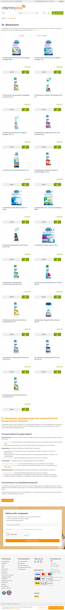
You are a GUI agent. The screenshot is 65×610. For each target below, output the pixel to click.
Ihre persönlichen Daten (24, 567)
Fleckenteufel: (7, 442)
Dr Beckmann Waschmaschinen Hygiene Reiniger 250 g (16, 58)
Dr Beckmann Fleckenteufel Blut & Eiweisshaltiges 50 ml (46, 171)
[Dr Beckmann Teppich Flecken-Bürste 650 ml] (48, 310)
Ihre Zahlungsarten (23, 565)
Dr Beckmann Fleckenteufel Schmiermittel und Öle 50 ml (12, 283)
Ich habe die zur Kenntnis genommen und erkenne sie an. (24, 529)
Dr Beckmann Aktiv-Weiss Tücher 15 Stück (15, 208)
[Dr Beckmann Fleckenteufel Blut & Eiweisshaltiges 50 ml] (48, 160)
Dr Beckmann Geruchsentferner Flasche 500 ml (48, 283)
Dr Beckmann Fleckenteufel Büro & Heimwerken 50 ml (14, 321)
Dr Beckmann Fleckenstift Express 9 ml (16, 170)
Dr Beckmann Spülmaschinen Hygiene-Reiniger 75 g (48, 58)
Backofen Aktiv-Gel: (9, 473)
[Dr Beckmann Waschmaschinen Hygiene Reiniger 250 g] (16, 48)
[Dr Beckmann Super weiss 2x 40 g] (48, 235)
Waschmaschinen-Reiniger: (11, 463)
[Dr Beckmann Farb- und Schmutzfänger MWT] (48, 197)
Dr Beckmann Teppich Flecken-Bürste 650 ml (47, 321)
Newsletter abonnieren (32, 540)
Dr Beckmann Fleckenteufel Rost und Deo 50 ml (47, 358)
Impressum (5, 573)
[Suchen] (37, 13)
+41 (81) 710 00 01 (18, 1)
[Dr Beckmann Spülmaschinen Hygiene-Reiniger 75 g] (48, 48)
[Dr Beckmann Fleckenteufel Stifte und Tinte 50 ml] (16, 347)
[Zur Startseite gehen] (13, 7)
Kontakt (61, 1)
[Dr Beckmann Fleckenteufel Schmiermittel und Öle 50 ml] (16, 272)
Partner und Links (6, 588)
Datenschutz (5, 569)
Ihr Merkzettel (21, 569)
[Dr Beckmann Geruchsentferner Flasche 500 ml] (48, 272)
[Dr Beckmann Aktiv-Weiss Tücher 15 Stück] (16, 197)
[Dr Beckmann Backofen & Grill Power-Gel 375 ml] (16, 235)
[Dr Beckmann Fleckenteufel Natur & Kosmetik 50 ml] (16, 385)
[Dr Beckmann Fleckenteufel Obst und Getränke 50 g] (48, 123)
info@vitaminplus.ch (55, 580)
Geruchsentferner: (9, 458)
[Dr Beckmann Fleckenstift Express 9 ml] (16, 160)
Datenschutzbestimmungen (18, 529)
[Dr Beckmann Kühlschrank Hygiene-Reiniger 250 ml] (16, 123)
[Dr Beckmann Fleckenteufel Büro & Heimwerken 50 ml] (16, 310)
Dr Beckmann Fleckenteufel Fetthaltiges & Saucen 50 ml (16, 96)
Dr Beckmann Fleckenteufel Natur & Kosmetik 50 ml (15, 396)
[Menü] (3, 13)
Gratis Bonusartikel (40, 1)
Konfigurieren (43, 607)
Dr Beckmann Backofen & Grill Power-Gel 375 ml (15, 246)
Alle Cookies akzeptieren (56, 607)
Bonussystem (5, 586)
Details (12, 72)
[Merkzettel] (44, 13)
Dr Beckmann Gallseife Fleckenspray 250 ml (48, 96)
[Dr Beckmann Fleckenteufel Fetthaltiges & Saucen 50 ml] (16, 85)
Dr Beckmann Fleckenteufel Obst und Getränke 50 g (47, 133)
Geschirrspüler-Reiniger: (10, 465)
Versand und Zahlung (7, 575)
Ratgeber (4, 584)
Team (3, 565)
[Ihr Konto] (49, 13)
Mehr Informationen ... (15, 608)
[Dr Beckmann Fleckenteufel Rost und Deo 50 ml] (48, 347)
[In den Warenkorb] (25, 72)
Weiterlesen (36, 30)
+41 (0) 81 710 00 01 (58, 577)
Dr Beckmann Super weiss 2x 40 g (46, 245)
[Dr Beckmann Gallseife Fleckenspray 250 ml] (48, 85)
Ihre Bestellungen (22, 561)
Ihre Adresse (21, 563)
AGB (3, 567)
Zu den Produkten (7, 500)
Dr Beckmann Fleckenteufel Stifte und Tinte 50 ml (15, 358)
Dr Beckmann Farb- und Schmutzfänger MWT (48, 208)
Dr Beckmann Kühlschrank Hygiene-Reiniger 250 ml (15, 133)
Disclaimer (4, 571)
